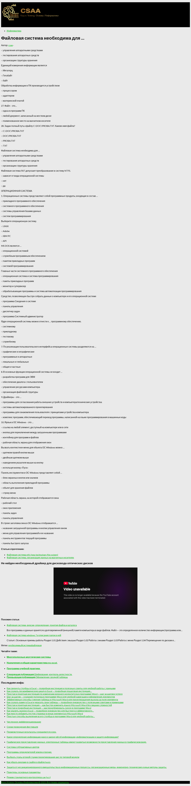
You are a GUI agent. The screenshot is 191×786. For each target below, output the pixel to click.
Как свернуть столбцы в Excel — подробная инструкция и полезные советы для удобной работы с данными (61, 688)
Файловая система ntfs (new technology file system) (32, 554)
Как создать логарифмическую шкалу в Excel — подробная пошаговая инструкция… (49, 691)
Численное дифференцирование (24, 721)
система (27, 645)
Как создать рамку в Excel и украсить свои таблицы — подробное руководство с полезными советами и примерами (65, 702)
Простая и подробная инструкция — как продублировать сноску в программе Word (49, 708)
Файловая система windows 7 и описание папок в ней (34, 635)
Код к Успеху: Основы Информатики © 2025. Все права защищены (35, 782)
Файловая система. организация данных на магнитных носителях (40, 557)
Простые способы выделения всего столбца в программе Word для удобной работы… (51, 716)
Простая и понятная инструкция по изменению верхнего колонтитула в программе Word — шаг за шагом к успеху (65, 694)
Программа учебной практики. (23, 668)
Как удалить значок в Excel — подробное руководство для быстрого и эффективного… (50, 710)
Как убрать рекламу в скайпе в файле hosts (28, 762)
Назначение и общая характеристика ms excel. (32, 662)
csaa (10, 45)
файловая (36, 645)
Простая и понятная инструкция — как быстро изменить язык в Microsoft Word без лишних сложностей (59, 705)
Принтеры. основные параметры (24, 772)
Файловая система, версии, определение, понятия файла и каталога (42, 625)
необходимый (15, 645)
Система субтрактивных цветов (23, 747)
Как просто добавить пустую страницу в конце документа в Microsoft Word (45, 713)
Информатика (14, 30)
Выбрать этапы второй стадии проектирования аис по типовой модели (43, 757)
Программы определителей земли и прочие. (29, 752)
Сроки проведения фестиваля (22, 726)
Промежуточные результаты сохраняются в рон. (31, 732)
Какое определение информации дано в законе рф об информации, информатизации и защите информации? (63, 737)
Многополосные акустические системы (29, 657)
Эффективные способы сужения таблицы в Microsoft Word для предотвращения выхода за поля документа (62, 699)
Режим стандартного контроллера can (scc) (29, 777)
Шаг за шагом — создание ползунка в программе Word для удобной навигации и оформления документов (61, 696)
